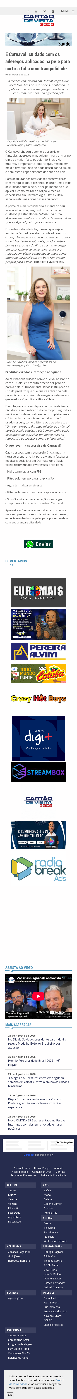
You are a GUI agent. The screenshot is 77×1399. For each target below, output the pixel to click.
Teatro (12, 1190)
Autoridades (51, 1232)
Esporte (48, 1208)
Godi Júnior (14, 1256)
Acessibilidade (20, 1171)
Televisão (49, 1227)
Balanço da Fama (18, 1357)
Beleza (48, 1199)
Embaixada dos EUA (55, 1311)
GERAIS (48, 1320)
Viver (46, 1185)
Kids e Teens (51, 1302)
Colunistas (14, 1246)
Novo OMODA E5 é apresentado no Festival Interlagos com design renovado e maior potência (37, 1124)
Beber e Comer (53, 1203)
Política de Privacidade (53, 1175)
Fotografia (14, 1212)
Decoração (14, 1221)
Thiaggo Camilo (53, 1260)
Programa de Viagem (20, 1344)
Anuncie (58, 1168)
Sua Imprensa (52, 1307)
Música (12, 1195)
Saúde (47, 1190)
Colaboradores (52, 1246)
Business (12, 1292)
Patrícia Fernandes (54, 1283)
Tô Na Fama (51, 1265)
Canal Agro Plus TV (19, 1353)
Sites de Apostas (53, 1324)
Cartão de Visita (17, 1335)
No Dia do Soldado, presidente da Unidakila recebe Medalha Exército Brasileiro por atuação (37, 1043)
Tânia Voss (50, 1256)
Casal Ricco (50, 1269)
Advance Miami (53, 1316)
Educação (13, 1208)
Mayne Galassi (52, 1278)
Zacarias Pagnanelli (19, 1251)
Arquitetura (14, 1217)
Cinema (12, 1199)
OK (10, 1395)
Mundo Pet (50, 1212)
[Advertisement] (38, 926)
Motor (47, 1223)
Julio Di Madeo (52, 1274)
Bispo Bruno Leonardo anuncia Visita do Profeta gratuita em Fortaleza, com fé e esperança (35, 1103)
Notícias (48, 1218)
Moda (47, 1195)
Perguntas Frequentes (23, 1175)
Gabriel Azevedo (53, 1287)
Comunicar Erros (42, 1171)
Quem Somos (22, 1168)
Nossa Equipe (42, 1168)
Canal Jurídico (51, 1298)
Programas (14, 1330)
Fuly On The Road (18, 1348)
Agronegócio (15, 1298)
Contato (60, 1171)
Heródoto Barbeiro (19, 1260)
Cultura (12, 1185)
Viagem (12, 1203)
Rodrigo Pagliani (53, 1251)
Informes (48, 1292)
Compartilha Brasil (18, 1340)
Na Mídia (49, 1236)
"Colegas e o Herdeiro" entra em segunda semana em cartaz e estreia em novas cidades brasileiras (38, 1082)
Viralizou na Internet (55, 1241)
